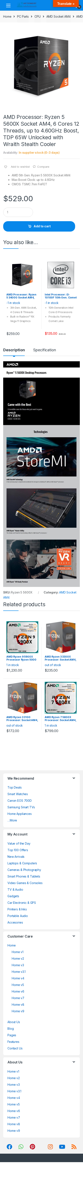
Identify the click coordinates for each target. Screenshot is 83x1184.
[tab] (14, 352)
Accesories (15, 922)
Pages (11, 1035)
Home (7, 16)
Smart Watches (17, 794)
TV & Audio (15, 889)
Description (14, 350)
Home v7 (18, 998)
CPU (37, 16)
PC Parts (23, 16)
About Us (13, 1022)
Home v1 (17, 952)
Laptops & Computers (22, 863)
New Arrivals (15, 856)
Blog (10, 1028)
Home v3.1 (19, 971)
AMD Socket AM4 (58, 16)
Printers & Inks (17, 909)
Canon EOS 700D (19, 800)
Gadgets (13, 896)
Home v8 (18, 1004)
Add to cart (42, 226)
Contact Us (15, 1048)
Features (13, 1041)
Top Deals (14, 787)
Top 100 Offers (17, 850)
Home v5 (18, 985)
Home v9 (18, 1011)
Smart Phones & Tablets (23, 876)
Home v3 (18, 965)
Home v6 (18, 991)
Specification (44, 350)
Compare (43, 166)
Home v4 (18, 978)
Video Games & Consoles (25, 883)
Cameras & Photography (24, 870)
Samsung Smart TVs (21, 807)
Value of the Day (18, 843)
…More (12, 820)
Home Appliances (19, 814)
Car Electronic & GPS (21, 902)
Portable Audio (17, 916)
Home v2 (18, 958)
